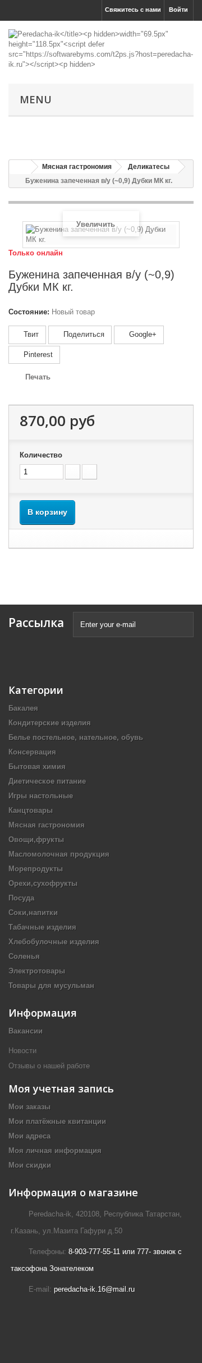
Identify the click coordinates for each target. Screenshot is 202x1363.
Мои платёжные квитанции (57, 1121)
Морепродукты (35, 869)
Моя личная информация (55, 1150)
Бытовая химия (37, 766)
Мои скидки (29, 1165)
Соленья (24, 956)
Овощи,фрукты (36, 839)
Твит (30, 334)
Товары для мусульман (51, 985)
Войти (178, 9)
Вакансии (25, 1031)
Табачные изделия (42, 927)
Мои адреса (29, 1136)
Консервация (32, 752)
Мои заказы (29, 1107)
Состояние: (28, 312)
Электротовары (36, 971)
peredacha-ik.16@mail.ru (94, 1289)
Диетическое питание (47, 781)
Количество (41, 455)
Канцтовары (30, 810)
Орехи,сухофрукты (42, 883)
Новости (22, 1050)
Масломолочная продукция (58, 854)
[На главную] (20, 167)
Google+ (142, 334)
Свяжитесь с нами (133, 9)
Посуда (21, 898)
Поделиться (82, 334)
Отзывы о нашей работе (50, 1066)
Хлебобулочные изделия (53, 941)
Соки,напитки (33, 912)
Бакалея (23, 708)
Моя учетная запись (61, 1088)
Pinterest (37, 354)
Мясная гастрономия (46, 825)
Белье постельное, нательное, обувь (75, 737)
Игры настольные (40, 796)
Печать (37, 377)
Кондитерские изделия (49, 723)
